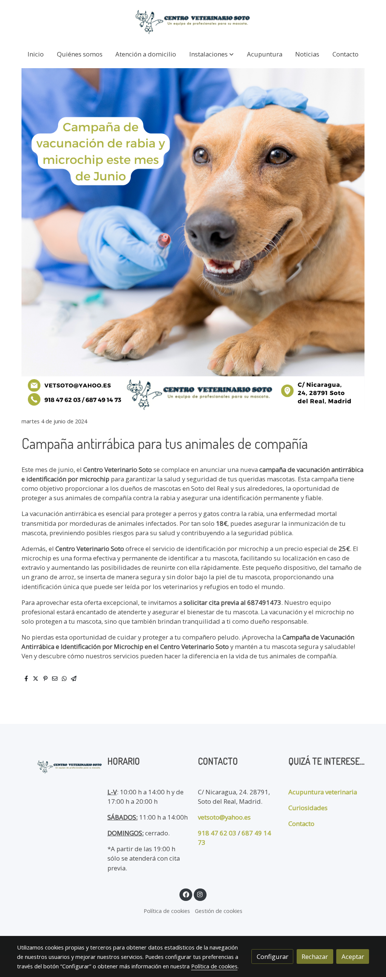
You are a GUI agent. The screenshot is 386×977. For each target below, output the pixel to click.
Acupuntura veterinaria (322, 792)
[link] (193, 21)
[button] (211, 54)
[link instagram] (200, 894)
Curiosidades (308, 807)
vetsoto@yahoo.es (224, 817)
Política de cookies (167, 910)
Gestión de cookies (218, 910)
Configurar (272, 956)
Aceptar (353, 956)
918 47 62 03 (217, 833)
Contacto (301, 823)
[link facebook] (185, 894)
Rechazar (315, 956)
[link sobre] (57, 765)
